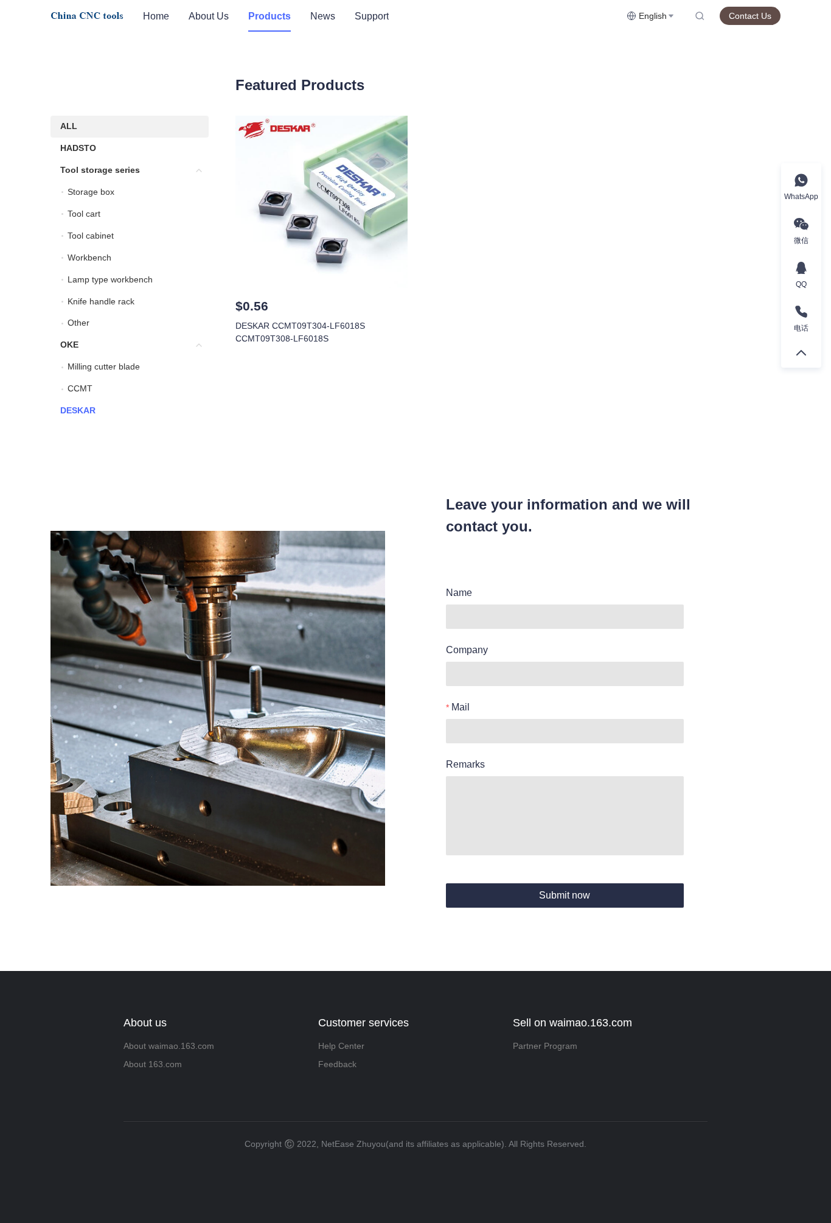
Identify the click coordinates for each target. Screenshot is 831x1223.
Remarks (465, 764)
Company (467, 650)
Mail (460, 707)
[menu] (380, 16)
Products (269, 16)
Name (459, 592)
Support (372, 16)
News (322, 16)
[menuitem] (156, 16)
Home (156, 16)
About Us (209, 16)
